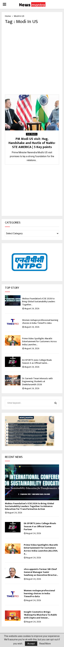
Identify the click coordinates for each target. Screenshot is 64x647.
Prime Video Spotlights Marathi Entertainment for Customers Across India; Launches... (39, 341)
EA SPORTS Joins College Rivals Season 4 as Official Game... (37, 361)
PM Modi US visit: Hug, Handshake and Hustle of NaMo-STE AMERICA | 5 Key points (32, 143)
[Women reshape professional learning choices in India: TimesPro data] (13, 322)
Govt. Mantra (32, 134)
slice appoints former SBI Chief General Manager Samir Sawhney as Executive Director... (41, 572)
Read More (45, 643)
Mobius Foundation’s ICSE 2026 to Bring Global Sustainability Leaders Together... (38, 301)
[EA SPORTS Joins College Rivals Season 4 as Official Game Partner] (13, 362)
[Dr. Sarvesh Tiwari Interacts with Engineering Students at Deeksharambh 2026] (13, 380)
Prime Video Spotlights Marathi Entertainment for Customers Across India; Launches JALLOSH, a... (41, 549)
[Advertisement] (32, 59)
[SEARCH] (55, 403)
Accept (31, 643)
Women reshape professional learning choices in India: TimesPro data (40, 321)
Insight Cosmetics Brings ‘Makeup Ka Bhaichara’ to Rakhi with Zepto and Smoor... (40, 615)
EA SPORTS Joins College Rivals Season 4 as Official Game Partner (40, 526)
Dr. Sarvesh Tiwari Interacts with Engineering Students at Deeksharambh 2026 (37, 381)
